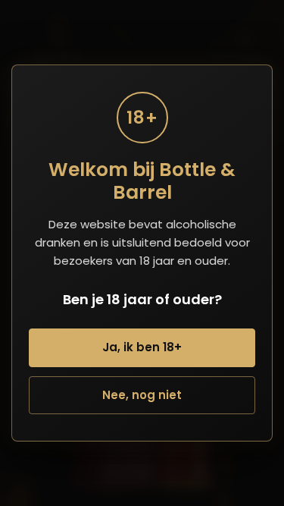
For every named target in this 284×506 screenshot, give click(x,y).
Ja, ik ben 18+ (142, 347)
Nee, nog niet (142, 395)
